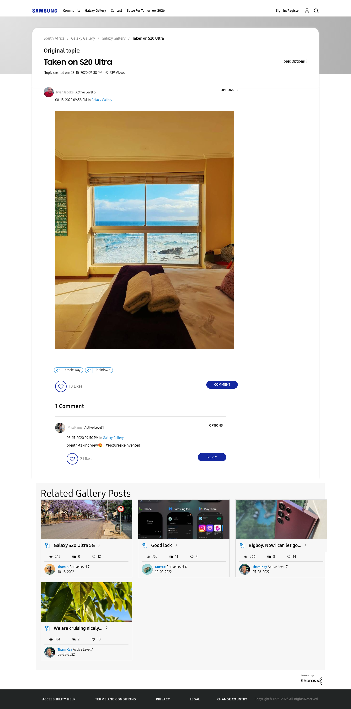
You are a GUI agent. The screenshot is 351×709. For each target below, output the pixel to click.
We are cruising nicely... (78, 628)
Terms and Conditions (115, 699)
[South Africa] (44, 10)
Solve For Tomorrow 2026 (146, 11)
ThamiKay (259, 567)
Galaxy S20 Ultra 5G (74, 545)
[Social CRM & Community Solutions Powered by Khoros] (311, 679)
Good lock (161, 545)
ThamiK (63, 567)
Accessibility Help (58, 699)
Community (71, 11)
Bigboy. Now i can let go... (275, 545)
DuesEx (160, 567)
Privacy (163, 699)
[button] (229, 90)
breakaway (72, 370)
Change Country (232, 699)
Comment (222, 385)
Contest (116, 11)
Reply (212, 457)
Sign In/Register (288, 11)
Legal (195, 699)
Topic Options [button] (293, 61)
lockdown (103, 370)
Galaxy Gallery (95, 11)
